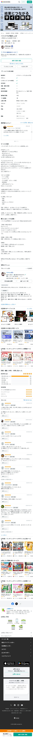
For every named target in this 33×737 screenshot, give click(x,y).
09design (8, 272)
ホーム (2, 33)
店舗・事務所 (19, 109)
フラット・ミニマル (21, 103)
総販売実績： (9, 48)
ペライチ (18, 106)
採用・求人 (19, 113)
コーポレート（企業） (21, 111)
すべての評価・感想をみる (27, 122)
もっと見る (6, 135)
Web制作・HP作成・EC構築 (12, 33)
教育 (27, 118)
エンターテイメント (21, 118)
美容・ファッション (21, 116)
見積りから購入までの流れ (17, 63)
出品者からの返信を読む (6, 479)
